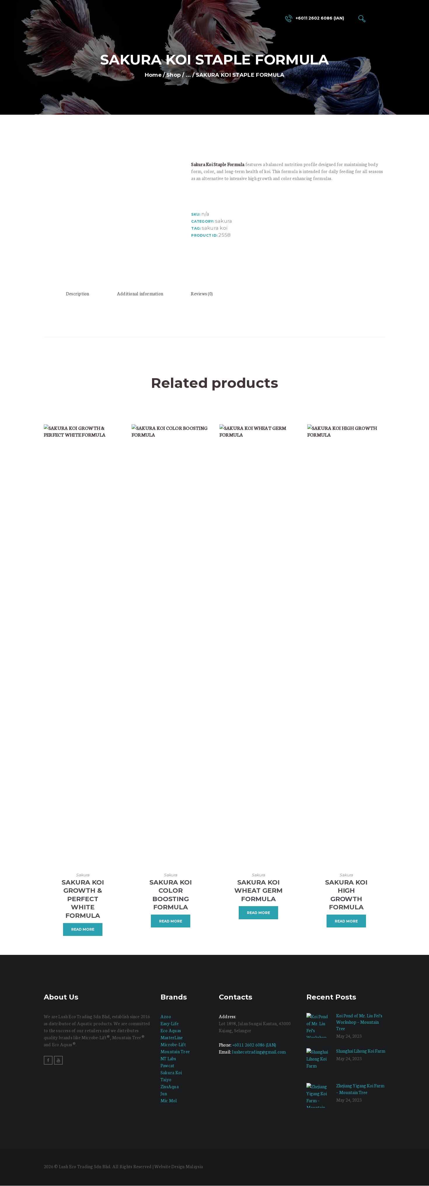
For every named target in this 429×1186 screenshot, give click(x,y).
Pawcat (167, 1065)
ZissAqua (170, 1086)
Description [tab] (77, 293)
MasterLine (172, 1037)
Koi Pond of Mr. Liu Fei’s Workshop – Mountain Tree (359, 1021)
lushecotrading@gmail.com (259, 1052)
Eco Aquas (171, 1030)
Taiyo (166, 1079)
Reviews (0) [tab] (202, 293)
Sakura (223, 221)
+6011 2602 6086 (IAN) (254, 1045)
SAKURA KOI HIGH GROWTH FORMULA (346, 894)
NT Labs (168, 1058)
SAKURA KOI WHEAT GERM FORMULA (258, 890)
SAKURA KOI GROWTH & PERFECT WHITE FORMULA (83, 899)
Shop (173, 75)
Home (153, 75)
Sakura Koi (171, 1072)
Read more (82, 929)
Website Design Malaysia (178, 1166)
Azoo (166, 1016)
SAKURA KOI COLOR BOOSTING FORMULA (170, 894)
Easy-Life (170, 1023)
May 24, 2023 (349, 1036)
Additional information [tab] (140, 293)
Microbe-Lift (173, 1044)
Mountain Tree (175, 1051)
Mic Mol (169, 1100)
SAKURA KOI (214, 228)
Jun (164, 1093)
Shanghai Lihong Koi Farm (360, 1051)
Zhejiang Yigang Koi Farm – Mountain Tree (360, 1088)
